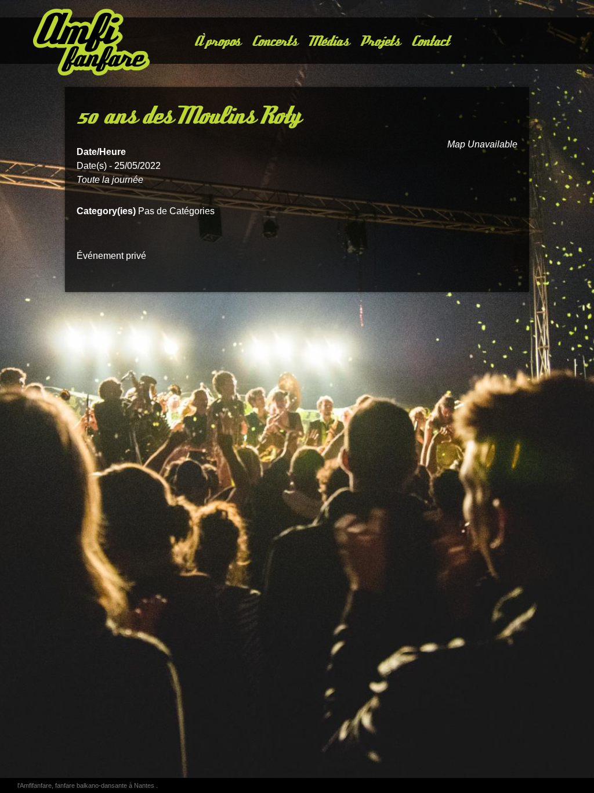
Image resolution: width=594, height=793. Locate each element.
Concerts (273, 41)
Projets (379, 41)
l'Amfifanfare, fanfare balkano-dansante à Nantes (86, 785)
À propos (217, 41)
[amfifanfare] (72, 43)
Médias (328, 41)
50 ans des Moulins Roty (188, 116)
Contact (429, 41)
